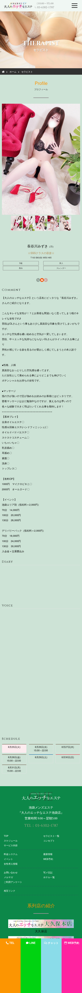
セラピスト (27, 71)
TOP (6, 835)
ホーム (13, 71)
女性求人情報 (11, 863)
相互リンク (9, 890)
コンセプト (49, 840)
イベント (8, 858)
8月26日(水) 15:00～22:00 (41, 748)
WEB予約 (48, 858)
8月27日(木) (68, 746)
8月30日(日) (68, 757)
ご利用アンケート (13, 881)
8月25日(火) (14, 746)
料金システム (11, 854)
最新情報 (47, 854)
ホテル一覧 (49, 877)
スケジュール (11, 840)
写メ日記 (47, 872)
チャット (53, 943)
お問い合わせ (11, 872)
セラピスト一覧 (51, 835)
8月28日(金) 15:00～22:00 (14, 758)
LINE (32, 943)
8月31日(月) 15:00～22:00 (14, 769)
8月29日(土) (41, 757)
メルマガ (8, 877)
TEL (11, 943)
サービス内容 (11, 845)
